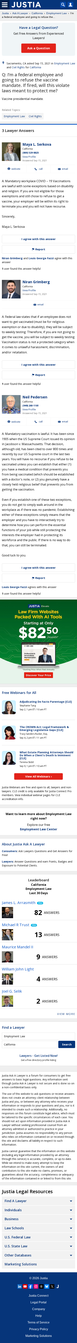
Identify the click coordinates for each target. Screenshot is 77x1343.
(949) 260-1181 (30, 405)
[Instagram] (36, 1286)
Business (11, 1219)
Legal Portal (38, 1302)
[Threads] (41, 1286)
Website (15, 168)
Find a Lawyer (13, 1027)
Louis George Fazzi (41, 258)
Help (38, 1315)
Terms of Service (38, 1322)
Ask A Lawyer (20, 13)
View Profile (29, 156)
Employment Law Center (38, 829)
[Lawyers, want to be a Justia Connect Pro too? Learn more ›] (39, 903)
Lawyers (7, 861)
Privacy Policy (38, 1329)
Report (40, 249)
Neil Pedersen (34, 397)
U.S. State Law (15, 1246)
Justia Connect (38, 1295)
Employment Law (56, 13)
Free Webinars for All (19, 693)
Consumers (9, 851)
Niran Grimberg (12, 258)
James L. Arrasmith (19, 902)
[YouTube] (25, 1286)
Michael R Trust (15, 924)
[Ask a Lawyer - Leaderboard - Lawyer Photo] (7, 912)
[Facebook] (30, 1286)
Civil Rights (18, 67)
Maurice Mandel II (17, 946)
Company (38, 1309)
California (37, 13)
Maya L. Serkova (36, 144)
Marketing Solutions (20, 1264)
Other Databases (17, 1255)
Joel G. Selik (12, 991)
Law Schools (14, 1228)
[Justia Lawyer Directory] (57, 1286)
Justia (5, 13)
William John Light (18, 969)
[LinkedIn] (19, 1286)
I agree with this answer (38, 239)
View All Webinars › (38, 776)
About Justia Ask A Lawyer (23, 844)
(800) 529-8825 (30, 152)
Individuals (13, 1210)
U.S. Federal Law (17, 1237)
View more (66, 1014)
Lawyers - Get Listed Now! (39, 1056)
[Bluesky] (46, 1286)
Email (65, 168)
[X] (52, 1286)
